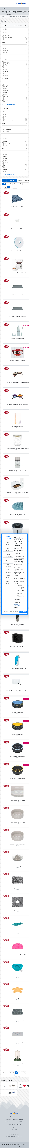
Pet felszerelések (24, 16)
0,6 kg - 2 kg (7, 143)
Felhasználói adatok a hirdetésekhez (9, 554)
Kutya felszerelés (8, 37)
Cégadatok (14, 1127)
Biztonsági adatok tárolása (8, 581)
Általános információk (8, 537)
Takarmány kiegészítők (22, 12)
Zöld (5, 171)
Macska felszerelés (8, 39)
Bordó (5, 156)
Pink (5, 166)
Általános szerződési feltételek (14, 1119)
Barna (5, 154)
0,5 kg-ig (6, 141)
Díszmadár (6, 62)
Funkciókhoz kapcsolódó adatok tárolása (9, 567)
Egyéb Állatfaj (7, 64)
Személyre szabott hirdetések (8, 560)
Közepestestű (7, 129)
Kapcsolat (4, 8)
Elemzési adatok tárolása (8, 548)
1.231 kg (6, 96)
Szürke (5, 169)
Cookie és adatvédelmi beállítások (14, 1122)
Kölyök (6, 118)
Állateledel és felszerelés (8, 13)
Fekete (5, 160)
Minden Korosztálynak (9, 120)
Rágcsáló (6, 75)
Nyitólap (4, 11)
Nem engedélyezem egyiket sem (11, 611)
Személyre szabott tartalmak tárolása (8, 575)
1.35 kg (5, 101)
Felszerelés (6, 35)
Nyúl (5, 73)
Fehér (5, 158)
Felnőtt (6, 114)
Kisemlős (6, 67)
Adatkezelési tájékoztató (14, 1117)
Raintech (6, 50)
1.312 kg (6, 100)
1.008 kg (6, 86)
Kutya (5, 69)
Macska (6, 71)
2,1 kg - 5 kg (6, 145)
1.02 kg (5, 88)
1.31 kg (5, 98)
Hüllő (5, 66)
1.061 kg (6, 90)
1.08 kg (5, 92)
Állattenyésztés (14, 11)
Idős (5, 116)
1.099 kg (6, 94)
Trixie (5, 52)
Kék (5, 164)
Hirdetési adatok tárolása (8, 542)
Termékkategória (12, 16)
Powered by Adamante (19, 1146)
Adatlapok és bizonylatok (14, 1124)
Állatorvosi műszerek (17, 12)
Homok (6, 162)
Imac (5, 48)
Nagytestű (6, 131)
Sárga (5, 167)
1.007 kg (6, 85)
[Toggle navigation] (3, 3)
